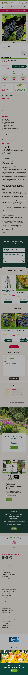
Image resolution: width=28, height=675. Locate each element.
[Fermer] (25, 652)
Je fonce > (14, 670)
